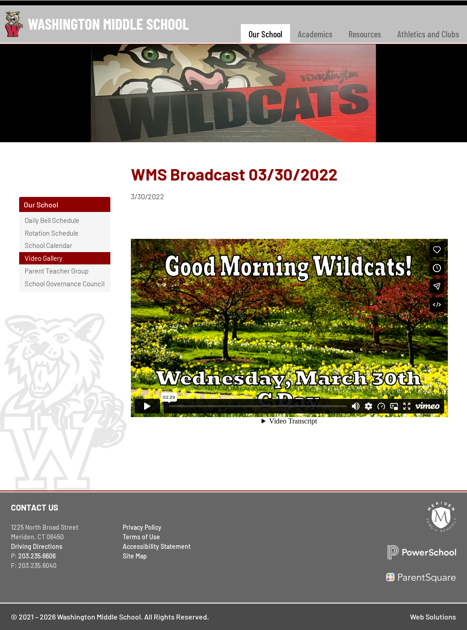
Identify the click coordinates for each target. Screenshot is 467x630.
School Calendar (48, 245)
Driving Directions (36, 546)
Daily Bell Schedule (52, 220)
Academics (315, 33)
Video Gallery (43, 258)
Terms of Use (141, 537)
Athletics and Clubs (428, 33)
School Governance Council (64, 283)
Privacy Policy (142, 527)
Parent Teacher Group (56, 271)
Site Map (135, 556)
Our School (265, 33)
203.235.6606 (37, 556)
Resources (364, 33)
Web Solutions (433, 616)
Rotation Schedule (51, 233)
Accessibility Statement (157, 546)
